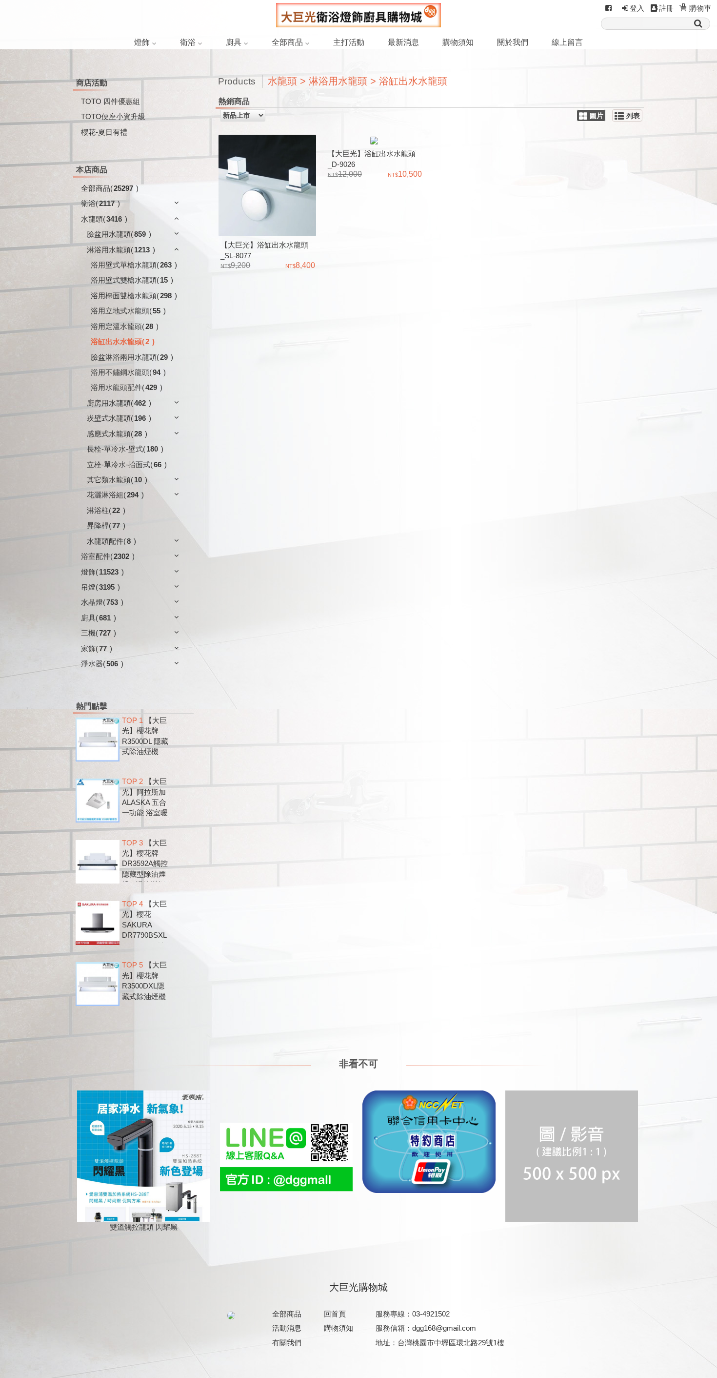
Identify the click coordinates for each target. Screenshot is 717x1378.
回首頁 (335, 1314)
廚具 (233, 42)
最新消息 (403, 42)
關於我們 (512, 42)
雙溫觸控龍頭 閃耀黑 (144, 1227)
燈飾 (142, 42)
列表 (633, 116)
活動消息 (286, 1328)
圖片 (596, 116)
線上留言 (567, 42)
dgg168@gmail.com (444, 1328)
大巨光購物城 (358, 1287)
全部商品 (287, 42)
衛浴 (188, 42)
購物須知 (458, 42)
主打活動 (348, 42)
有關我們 (286, 1342)
